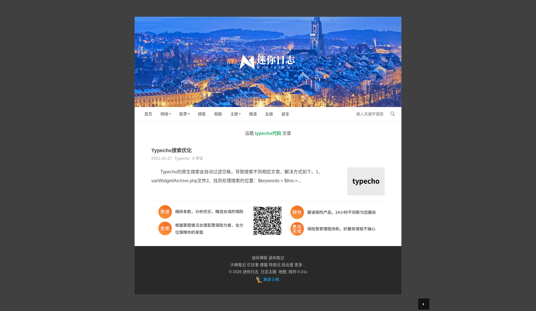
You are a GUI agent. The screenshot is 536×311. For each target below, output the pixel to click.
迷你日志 (251, 271)
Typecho (182, 158)
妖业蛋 (287, 265)
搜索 (392, 113)
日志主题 (268, 271)
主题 (234, 114)
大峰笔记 (238, 265)
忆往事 (253, 265)
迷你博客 (259, 258)
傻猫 (264, 265)
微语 (253, 114)
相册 (218, 114)
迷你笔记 (276, 258)
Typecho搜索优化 (171, 150)
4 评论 (197, 158)
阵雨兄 (275, 265)
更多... (300, 265)
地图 (282, 271)
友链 (269, 114)
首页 (148, 114)
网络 (164, 114)
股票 (183, 114)
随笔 (202, 114)
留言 (285, 114)
